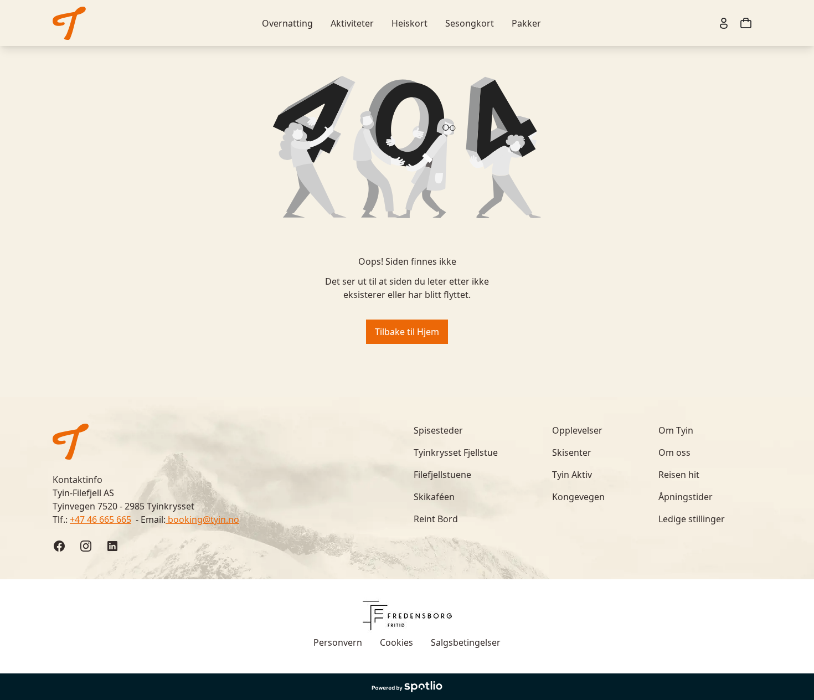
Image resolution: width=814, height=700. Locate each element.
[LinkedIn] (112, 546)
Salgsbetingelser (466, 642)
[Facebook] (59, 546)
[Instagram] (85, 546)
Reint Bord (436, 519)
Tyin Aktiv (572, 475)
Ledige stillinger (691, 519)
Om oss (674, 452)
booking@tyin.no (202, 519)
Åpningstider (685, 497)
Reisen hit (678, 475)
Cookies (396, 642)
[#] (69, 23)
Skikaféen (434, 497)
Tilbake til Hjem (407, 332)
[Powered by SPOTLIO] (407, 686)
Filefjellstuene (442, 475)
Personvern (337, 642)
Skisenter (571, 452)
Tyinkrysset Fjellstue (456, 452)
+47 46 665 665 (100, 519)
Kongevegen (578, 497)
